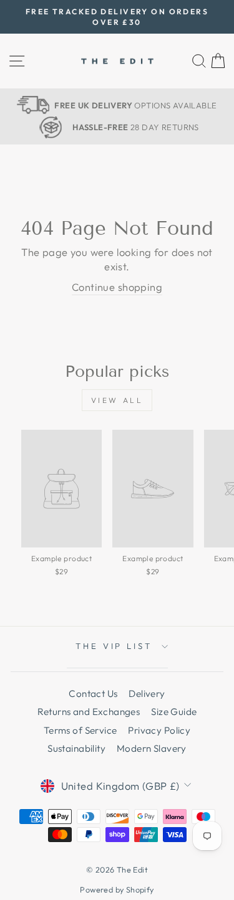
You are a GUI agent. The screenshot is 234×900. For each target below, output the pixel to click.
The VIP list (114, 646)
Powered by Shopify (117, 889)
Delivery (147, 693)
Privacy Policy (159, 730)
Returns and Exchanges (88, 712)
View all (117, 400)
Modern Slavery (152, 748)
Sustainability (76, 748)
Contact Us (93, 693)
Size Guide (174, 712)
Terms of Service (80, 730)
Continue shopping (117, 286)
